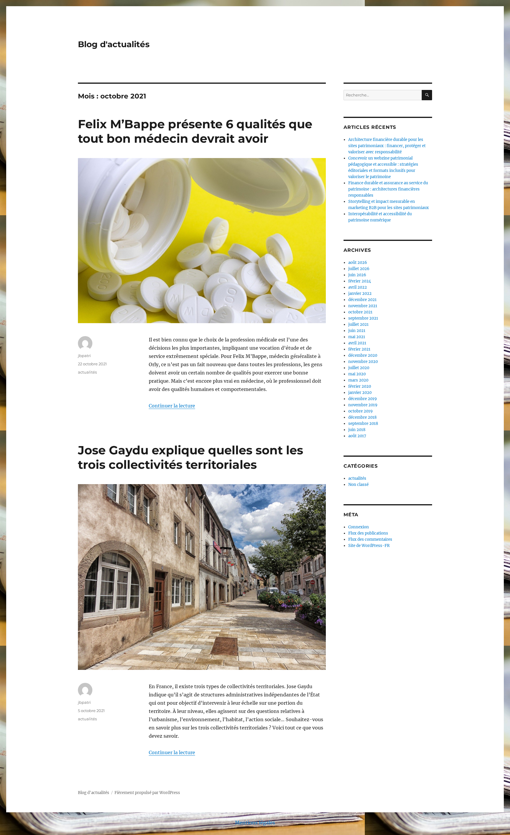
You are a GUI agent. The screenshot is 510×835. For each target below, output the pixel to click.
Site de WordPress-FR (369, 545)
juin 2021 (356, 330)
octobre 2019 (360, 411)
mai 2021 (356, 336)
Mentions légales (255, 823)
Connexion (358, 527)
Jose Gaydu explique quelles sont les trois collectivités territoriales (190, 457)
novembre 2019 (362, 404)
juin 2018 (356, 429)
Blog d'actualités (114, 44)
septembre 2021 (363, 318)
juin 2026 (357, 274)
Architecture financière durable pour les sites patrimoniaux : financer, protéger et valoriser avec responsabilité (387, 145)
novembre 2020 (363, 361)
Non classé (358, 484)
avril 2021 (357, 343)
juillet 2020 (358, 367)
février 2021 (359, 349)
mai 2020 (357, 374)
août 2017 (357, 435)
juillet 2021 (358, 324)
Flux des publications (368, 533)
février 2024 (359, 281)
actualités (87, 372)
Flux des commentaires (370, 539)
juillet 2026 (359, 268)
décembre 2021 (362, 299)
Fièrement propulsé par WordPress (147, 792)
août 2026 (357, 262)
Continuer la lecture (172, 406)
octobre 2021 (360, 312)
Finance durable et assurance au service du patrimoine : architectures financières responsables (388, 189)
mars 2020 (358, 380)
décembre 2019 (362, 398)
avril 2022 (357, 287)
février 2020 (359, 386)
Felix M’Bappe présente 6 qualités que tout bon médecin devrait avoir (195, 131)
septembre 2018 (363, 423)
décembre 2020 (362, 355)
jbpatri (84, 355)
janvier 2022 (360, 293)
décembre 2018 (362, 417)
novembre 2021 (362, 305)
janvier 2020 (360, 392)
